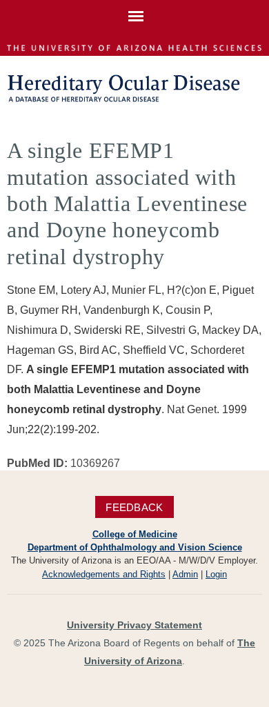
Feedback (134, 507)
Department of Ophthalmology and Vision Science (135, 547)
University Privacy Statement (134, 624)
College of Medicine (134, 534)
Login (216, 574)
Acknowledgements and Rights (104, 574)
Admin (185, 574)
